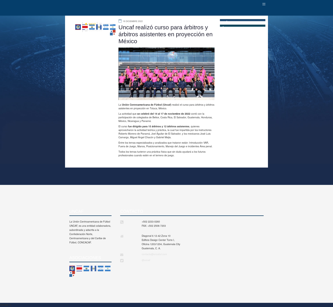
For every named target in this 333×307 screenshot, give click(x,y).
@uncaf (146, 260)
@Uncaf (108, 24)
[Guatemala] (93, 268)
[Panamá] (72, 274)
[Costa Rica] (79, 268)
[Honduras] (100, 268)
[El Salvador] (86, 268)
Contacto (95, 30)
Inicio (92, 24)
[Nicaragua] (107, 268)
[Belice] (72, 268)
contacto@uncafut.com (154, 254)
